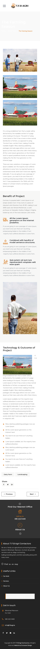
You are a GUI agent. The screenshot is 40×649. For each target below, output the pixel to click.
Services (6, 581)
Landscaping (22, 474)
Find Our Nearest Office (20, 507)
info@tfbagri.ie (10, 625)
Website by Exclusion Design (23, 645)
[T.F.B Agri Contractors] (20, 6)
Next (34, 60)
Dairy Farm (8, 474)
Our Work (6, 576)
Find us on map (10, 564)
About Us (20, 529)
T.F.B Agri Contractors (16, 596)
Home (3, 31)
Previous (6, 60)
